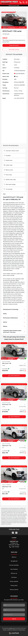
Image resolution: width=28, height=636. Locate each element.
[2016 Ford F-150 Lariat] (14, 392)
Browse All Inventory (14, 45)
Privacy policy (14, 585)
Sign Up (14, 618)
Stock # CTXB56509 (6, 484)
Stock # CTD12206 (6, 402)
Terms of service (14, 589)
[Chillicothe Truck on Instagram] (15, 533)
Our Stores (14, 577)
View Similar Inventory (14, 49)
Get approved (14, 561)
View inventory (14, 569)
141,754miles (22, 406)
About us (14, 557)
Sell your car (14, 573)
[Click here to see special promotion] (14, 5)
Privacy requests (14, 581)
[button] (20, 2)
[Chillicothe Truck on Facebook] (12, 533)
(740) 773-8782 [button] (15, 547)
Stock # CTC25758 (6, 443)
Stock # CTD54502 (6, 361)
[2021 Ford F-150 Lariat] (14, 351)
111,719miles (22, 447)
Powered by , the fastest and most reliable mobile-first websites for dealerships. (14, 629)
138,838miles (22, 365)
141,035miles (22, 488)
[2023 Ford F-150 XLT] (14, 474)
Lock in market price (15, 375)
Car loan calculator (14, 565)
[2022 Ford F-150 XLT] (14, 433)
